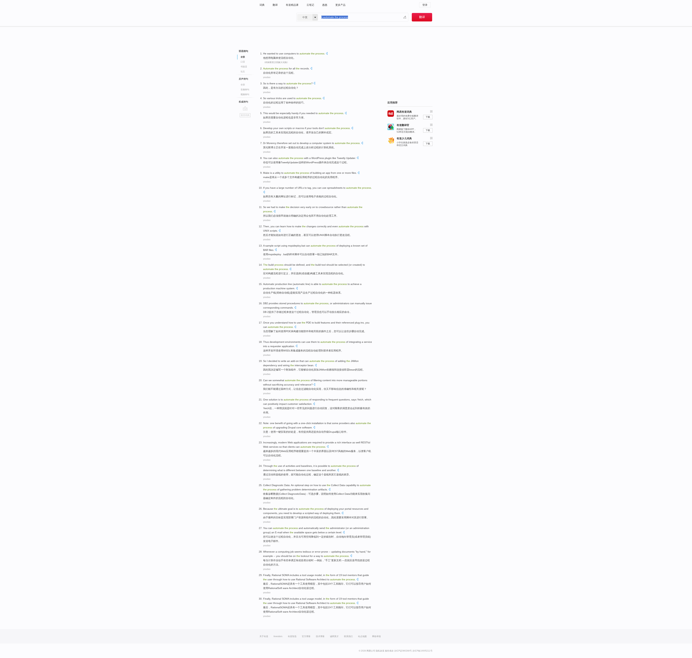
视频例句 (245, 94)
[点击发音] (327, 54)
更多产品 (340, 4)
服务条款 (389, 651)
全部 (243, 84)
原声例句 (243, 78)
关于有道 (264, 636)
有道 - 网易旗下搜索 (274, 17)
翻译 (275, 4)
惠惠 (324, 4)
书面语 (244, 66)
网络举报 (376, 636)
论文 (243, 71)
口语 (243, 62)
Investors (278, 636)
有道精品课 (292, 4)
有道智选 (292, 636)
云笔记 (310, 4)
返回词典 (245, 115)
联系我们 (348, 636)
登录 (424, 4)
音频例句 (245, 89)
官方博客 (306, 636)
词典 (262, 4)
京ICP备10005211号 (422, 651)
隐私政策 (380, 651)
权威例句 (243, 101)
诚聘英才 (334, 636)
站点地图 (362, 636)
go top (245, 108)
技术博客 (320, 636)
